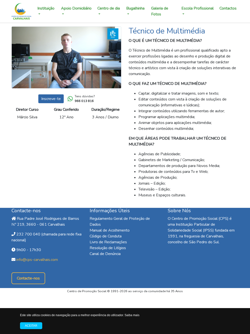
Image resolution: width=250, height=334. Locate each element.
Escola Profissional (197, 8)
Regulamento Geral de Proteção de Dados (120, 221)
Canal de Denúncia (105, 253)
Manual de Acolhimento (110, 230)
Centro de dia (108, 8)
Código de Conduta (106, 236)
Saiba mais (132, 315)
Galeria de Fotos (159, 11)
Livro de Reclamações (108, 242)
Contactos (228, 8)
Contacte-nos (28, 278)
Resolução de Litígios (108, 248)
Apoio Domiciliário (76, 8)
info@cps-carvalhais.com (37, 259)
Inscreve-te (51, 98)
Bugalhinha (135, 8)
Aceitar (31, 325)
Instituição (45, 8)
